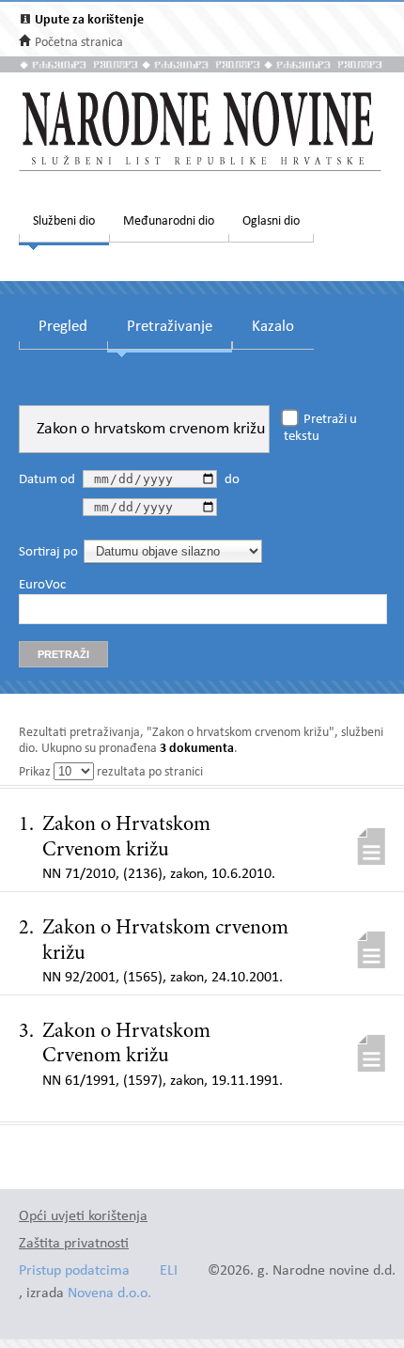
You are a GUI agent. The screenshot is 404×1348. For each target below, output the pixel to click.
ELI (169, 1271)
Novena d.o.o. (109, 1294)
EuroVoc (42, 585)
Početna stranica (79, 43)
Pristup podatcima (74, 1271)
